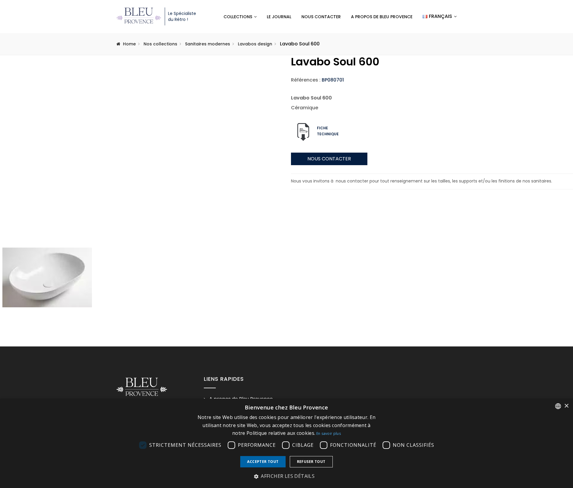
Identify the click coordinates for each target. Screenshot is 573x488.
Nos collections (160, 44)
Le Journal (279, 17)
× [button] (566, 406)
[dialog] (286, 443)
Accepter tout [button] (262, 461)
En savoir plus (328, 433)
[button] (286, 476)
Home (129, 44)
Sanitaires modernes (207, 44)
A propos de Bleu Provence (381, 17)
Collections (238, 17)
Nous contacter (321, 17)
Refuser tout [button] (311, 461)
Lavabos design (255, 44)
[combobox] (558, 406)
